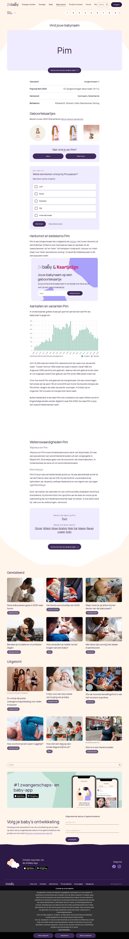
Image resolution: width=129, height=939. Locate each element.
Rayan (90, 528)
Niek (70, 528)
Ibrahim (63, 528)
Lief (41, 186)
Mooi (48, 156)
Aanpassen (64, 935)
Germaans (82, 96)
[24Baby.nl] (13, 4)
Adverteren (53, 884)
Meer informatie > (64, 930)
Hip (40, 208)
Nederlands (93, 96)
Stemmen (39, 224)
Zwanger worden (28, 4)
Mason (82, 528)
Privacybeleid (66, 884)
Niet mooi (81, 156)
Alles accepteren (86, 935)
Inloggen (116, 5)
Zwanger (42, 4)
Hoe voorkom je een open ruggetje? (25, 743)
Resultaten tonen (55, 224)
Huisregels (78, 884)
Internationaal (45, 215)
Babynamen (61, 4)
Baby (51, 4)
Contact (43, 884)
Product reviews (76, 4)
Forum (88, 4)
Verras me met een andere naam (63, 70)
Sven (68, 531)
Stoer (41, 194)
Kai (75, 528)
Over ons (33, 884)
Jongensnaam (90, 81)
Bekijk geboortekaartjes (72, 119)
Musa (55, 528)
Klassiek (42, 201)
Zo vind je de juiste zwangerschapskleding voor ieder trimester (24, 701)
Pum (64, 518)
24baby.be (90, 884)
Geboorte (90, 652)
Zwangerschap (13, 613)
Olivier (38, 528)
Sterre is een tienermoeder (99, 747)
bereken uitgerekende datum (38, 833)
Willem (73, 241)
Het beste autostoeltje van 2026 (63, 605)
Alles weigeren (43, 935)
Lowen (61, 531)
